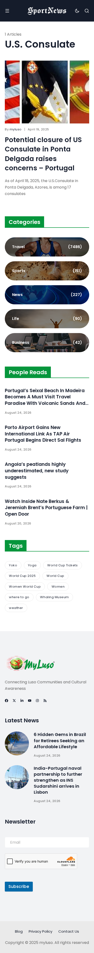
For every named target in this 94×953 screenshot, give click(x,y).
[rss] (45, 700)
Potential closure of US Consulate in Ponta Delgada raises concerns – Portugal (43, 154)
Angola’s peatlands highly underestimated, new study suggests (37, 470)
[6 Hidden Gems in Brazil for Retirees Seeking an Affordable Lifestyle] (17, 743)
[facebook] (6, 700)
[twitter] (14, 700)
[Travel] (47, 246)
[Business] (47, 342)
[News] (47, 294)
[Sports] (47, 270)
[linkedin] (22, 700)
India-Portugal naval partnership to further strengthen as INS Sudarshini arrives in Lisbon (58, 780)
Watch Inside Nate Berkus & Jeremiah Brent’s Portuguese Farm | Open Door (46, 507)
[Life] (47, 318)
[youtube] (29, 700)
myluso (16, 129)
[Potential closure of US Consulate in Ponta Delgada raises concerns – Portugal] (47, 92)
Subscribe (18, 886)
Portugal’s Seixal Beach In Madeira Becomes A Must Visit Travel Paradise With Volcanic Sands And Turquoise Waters (45, 400)
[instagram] (37, 700)
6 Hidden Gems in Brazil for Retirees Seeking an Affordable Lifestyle (60, 740)
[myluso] (47, 11)
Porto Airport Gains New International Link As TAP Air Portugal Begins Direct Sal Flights (43, 433)
